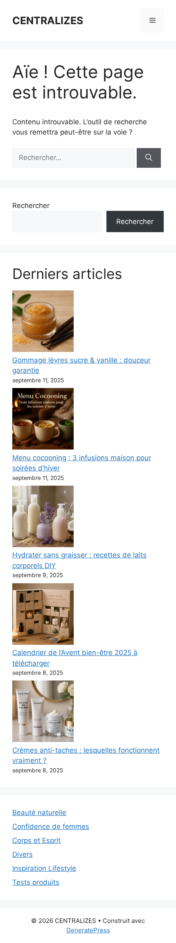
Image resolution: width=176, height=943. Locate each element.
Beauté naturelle (39, 812)
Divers (22, 854)
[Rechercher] (149, 158)
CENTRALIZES (47, 20)
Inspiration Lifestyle (44, 868)
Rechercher (31, 205)
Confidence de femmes (50, 826)
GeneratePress (88, 930)
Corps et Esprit (36, 840)
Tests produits (35, 882)
